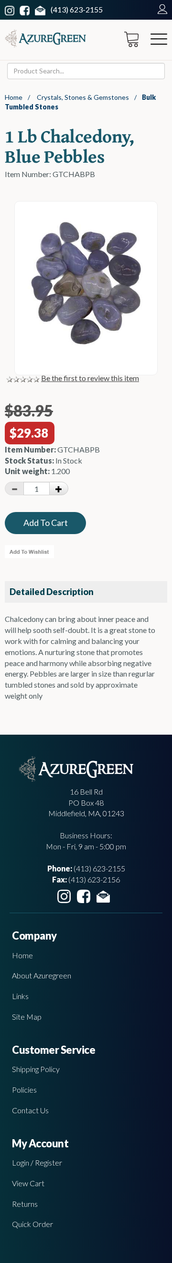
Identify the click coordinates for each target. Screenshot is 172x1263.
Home (13, 97)
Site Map (27, 1016)
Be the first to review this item (90, 377)
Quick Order (32, 1223)
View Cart (28, 1183)
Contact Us (30, 1110)
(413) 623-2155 (77, 9)
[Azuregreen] (45, 38)
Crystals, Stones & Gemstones (83, 97)
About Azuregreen (41, 975)
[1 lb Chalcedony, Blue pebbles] (86, 343)
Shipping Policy (36, 1068)
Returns (25, 1203)
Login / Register (37, 1162)
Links (20, 996)
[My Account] (160, 9)
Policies (24, 1089)
